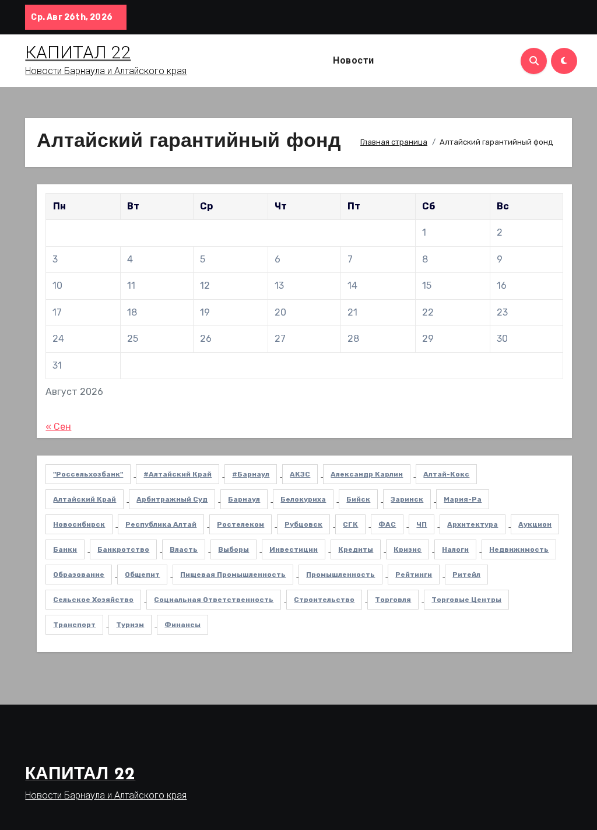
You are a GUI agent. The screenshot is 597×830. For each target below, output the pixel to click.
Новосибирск (79, 524)
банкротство (123, 549)
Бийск (358, 499)
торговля (393, 600)
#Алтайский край (177, 474)
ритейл (466, 574)
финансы (182, 625)
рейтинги (413, 574)
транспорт (74, 625)
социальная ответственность (213, 600)
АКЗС (300, 474)
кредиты (355, 549)
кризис (408, 549)
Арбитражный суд (172, 499)
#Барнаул (250, 474)
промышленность (340, 574)
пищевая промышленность (233, 574)
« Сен (58, 426)
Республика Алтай (160, 524)
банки (65, 549)
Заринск (407, 499)
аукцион (535, 524)
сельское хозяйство (93, 600)
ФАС (387, 524)
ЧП (421, 524)
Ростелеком (240, 524)
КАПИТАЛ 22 (78, 52)
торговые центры (466, 600)
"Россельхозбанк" (88, 474)
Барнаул (244, 499)
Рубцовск (303, 524)
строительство (324, 600)
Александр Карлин (367, 474)
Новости (353, 60)
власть (184, 549)
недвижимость (519, 549)
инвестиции (293, 549)
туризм (130, 625)
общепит (142, 574)
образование (78, 574)
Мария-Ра (463, 499)
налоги (455, 549)
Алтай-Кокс (446, 474)
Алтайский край (84, 499)
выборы (233, 549)
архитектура (472, 524)
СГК (350, 524)
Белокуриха (303, 499)
